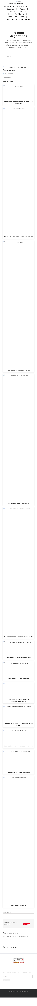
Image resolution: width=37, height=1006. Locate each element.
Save (27, 924)
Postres (10, 19)
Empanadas (24, 19)
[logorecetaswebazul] (19, 1)
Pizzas (22, 9)
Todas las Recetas (15, 4)
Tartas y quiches (16, 11)
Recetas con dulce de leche (15, 6)
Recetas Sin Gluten (16, 14)
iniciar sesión (12, 937)
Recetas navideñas (16, 17)
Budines (10, 9)
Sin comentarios (7, 912)
